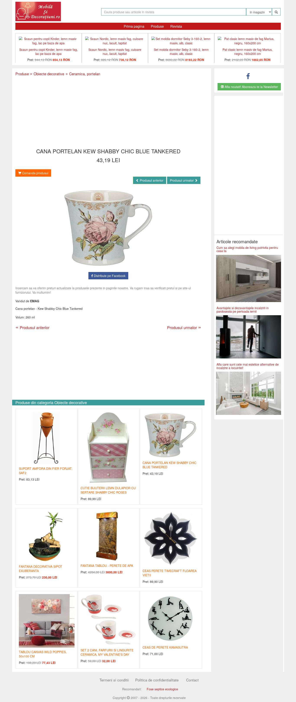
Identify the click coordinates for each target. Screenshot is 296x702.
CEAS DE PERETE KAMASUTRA (165, 647)
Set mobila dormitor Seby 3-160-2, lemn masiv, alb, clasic (181, 51)
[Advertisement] (108, 112)
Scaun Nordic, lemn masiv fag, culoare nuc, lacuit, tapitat (114, 51)
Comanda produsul (34, 173)
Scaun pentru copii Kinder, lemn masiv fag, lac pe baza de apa (48, 51)
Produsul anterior (151, 180)
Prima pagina (134, 26)
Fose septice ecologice (162, 689)
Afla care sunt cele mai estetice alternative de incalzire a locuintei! (247, 366)
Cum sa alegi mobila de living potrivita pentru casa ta (247, 249)
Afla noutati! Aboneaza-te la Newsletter (251, 87)
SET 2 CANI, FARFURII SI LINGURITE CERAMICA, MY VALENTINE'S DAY (107, 652)
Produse (157, 26)
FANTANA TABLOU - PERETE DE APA (107, 565)
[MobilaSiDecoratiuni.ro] (38, 11)
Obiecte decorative (47, 73)
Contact (192, 680)
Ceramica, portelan (82, 73)
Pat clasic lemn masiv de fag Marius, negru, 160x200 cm (248, 51)
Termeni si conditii (114, 680)
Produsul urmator (182, 180)
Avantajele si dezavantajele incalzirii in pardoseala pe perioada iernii (242, 309)
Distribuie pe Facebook (109, 275)
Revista (176, 26)
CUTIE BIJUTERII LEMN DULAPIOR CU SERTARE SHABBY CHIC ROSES (108, 490)
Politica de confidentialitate (157, 680)
